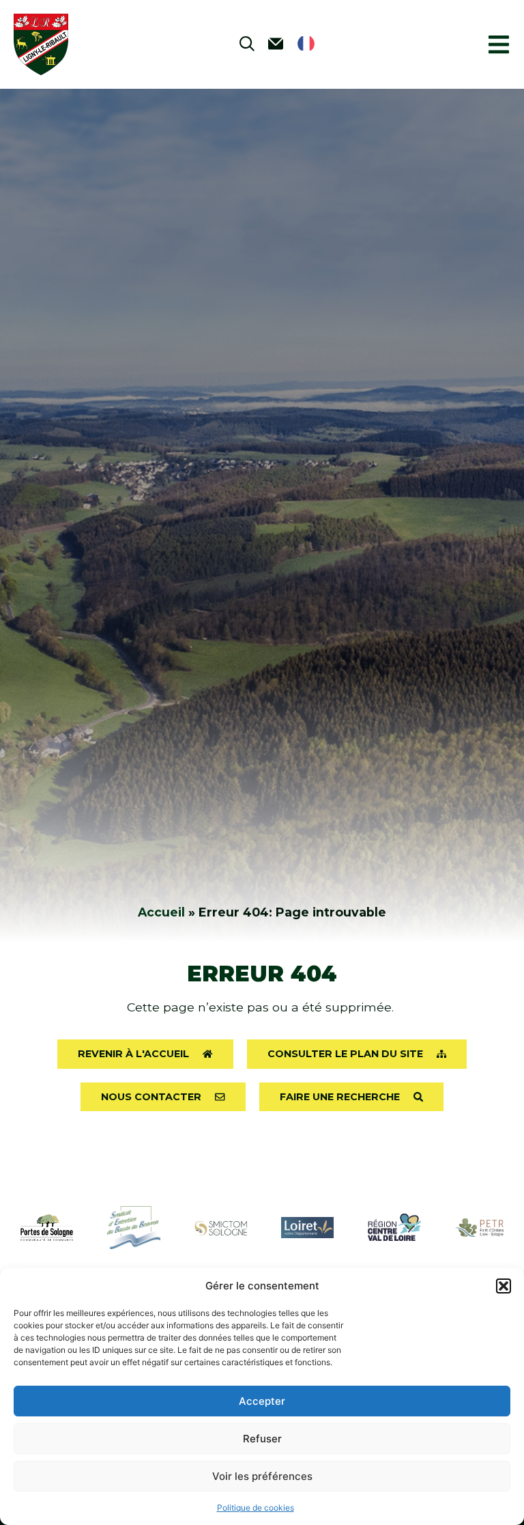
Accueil (161, 912)
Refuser (262, 1438)
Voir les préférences (262, 1476)
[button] (503, 1286)
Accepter (262, 1401)
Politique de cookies (255, 1507)
